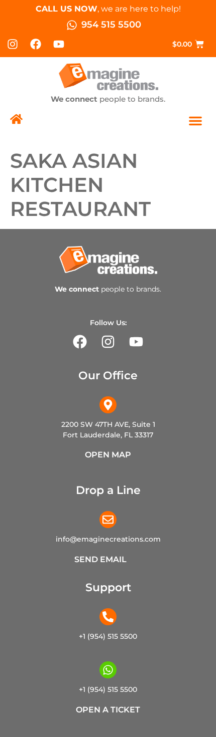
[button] (195, 120)
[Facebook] (36, 44)
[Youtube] (59, 44)
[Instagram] (13, 44)
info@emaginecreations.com (108, 539)
